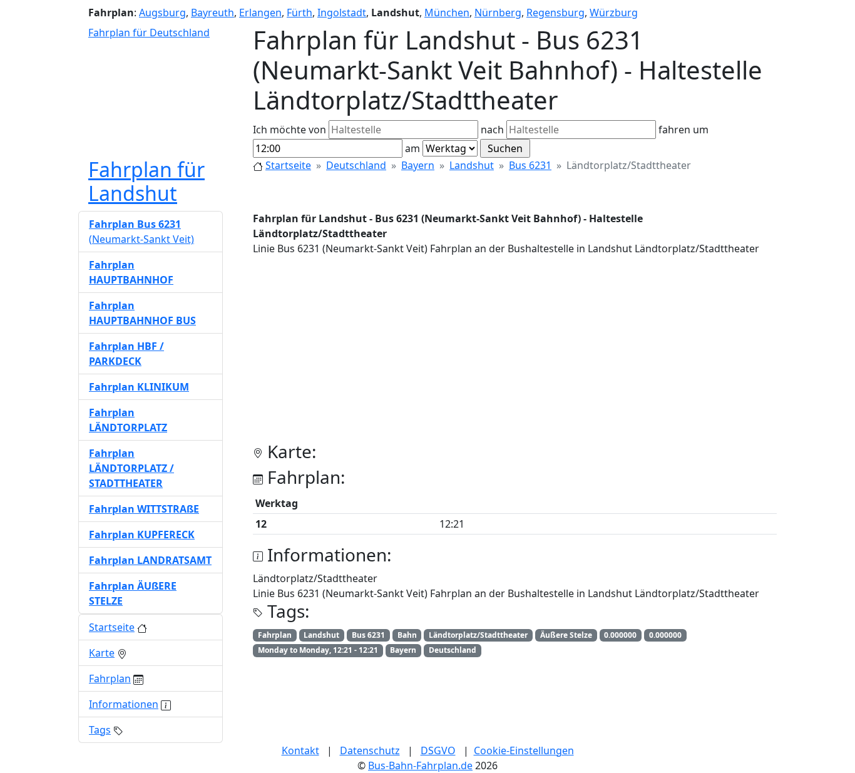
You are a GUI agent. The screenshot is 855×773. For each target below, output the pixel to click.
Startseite (288, 165)
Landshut (471, 165)
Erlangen (260, 12)
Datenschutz (370, 750)
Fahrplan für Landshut (146, 181)
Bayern (417, 165)
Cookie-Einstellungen (524, 750)
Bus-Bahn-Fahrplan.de (420, 765)
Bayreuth (212, 12)
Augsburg (162, 12)
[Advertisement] (515, 353)
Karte (102, 653)
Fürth (299, 12)
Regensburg (555, 12)
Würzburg (614, 12)
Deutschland (356, 165)
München (446, 12)
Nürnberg (497, 12)
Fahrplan (110, 678)
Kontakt (300, 750)
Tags (100, 730)
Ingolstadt (341, 12)
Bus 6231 (530, 165)
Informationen (123, 704)
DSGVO (438, 750)
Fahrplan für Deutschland (149, 32)
